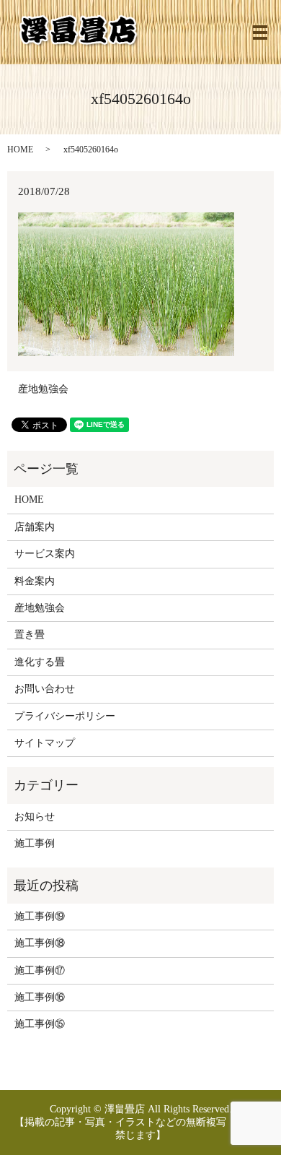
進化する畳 (39, 662)
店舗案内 (34, 527)
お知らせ (34, 816)
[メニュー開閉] (260, 32)
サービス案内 (44, 553)
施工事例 (34, 843)
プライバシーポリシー (64, 716)
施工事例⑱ (39, 943)
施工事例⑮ (39, 1023)
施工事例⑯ (39, 997)
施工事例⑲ (39, 916)
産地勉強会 (43, 389)
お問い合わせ (44, 688)
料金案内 (34, 581)
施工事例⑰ (39, 970)
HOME (20, 149)
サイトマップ (44, 742)
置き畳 (29, 634)
